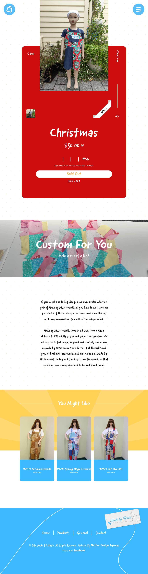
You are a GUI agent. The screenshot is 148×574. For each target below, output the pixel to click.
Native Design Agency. (105, 545)
